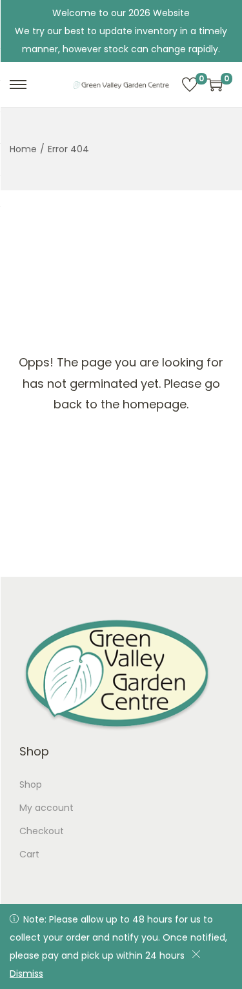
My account (46, 807)
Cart (29, 854)
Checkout (41, 830)
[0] (189, 84)
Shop (30, 784)
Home (23, 149)
